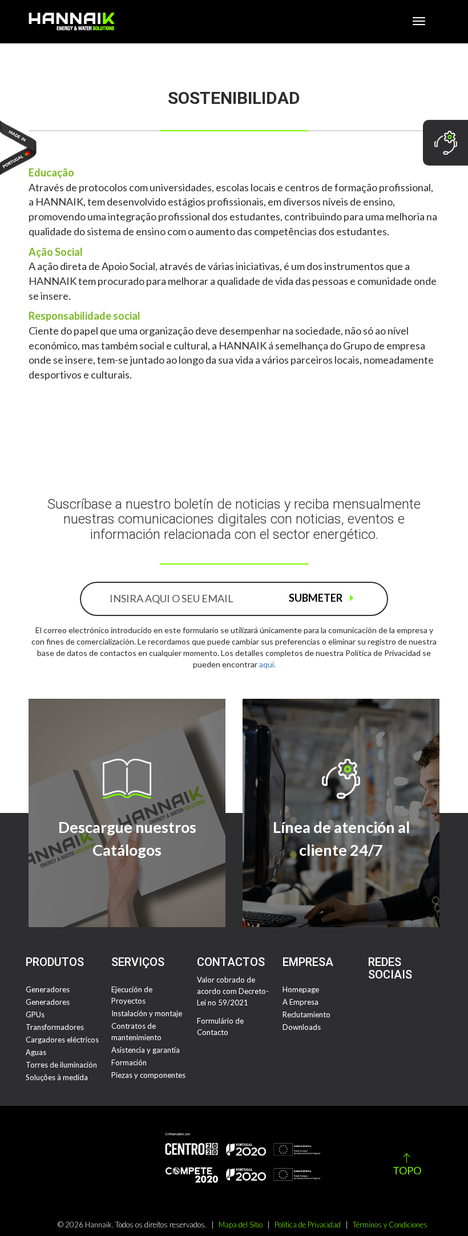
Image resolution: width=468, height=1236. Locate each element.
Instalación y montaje (146, 1013)
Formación (129, 1062)
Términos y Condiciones (390, 1224)
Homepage (301, 989)
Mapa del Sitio (241, 1224)
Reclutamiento (306, 1014)
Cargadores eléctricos (62, 1039)
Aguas (36, 1052)
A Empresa (300, 1001)
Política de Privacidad (308, 1224)
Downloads (302, 1027)
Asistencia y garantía (145, 1049)
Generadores (48, 989)
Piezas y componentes (148, 1075)
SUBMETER (316, 597)
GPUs (35, 1014)
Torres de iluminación (61, 1064)
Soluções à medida (57, 1077)
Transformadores (55, 1027)
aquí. (267, 664)
